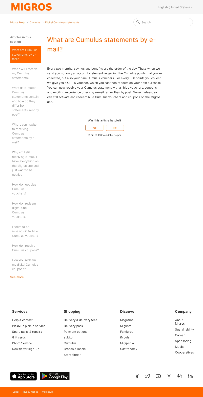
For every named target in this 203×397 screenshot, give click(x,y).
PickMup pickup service (28, 326)
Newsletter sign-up (25, 349)
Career (180, 335)
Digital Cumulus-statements (62, 22)
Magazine (127, 320)
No (115, 127)
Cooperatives (183, 352)
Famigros (126, 332)
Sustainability (183, 329)
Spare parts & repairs (27, 332)
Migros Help (17, 22)
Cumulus (35, 22)
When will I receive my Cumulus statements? (25, 73)
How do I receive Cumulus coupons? (25, 248)
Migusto (125, 326)
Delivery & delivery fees (80, 320)
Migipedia (127, 343)
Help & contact (22, 320)
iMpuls (124, 337)
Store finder (72, 355)
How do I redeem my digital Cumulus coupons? (25, 264)
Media (179, 347)
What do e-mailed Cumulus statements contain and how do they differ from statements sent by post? (25, 101)
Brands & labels (75, 349)
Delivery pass (73, 326)
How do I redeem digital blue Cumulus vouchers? (24, 210)
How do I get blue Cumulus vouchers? (24, 189)
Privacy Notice (30, 391)
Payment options (75, 332)
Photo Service (22, 343)
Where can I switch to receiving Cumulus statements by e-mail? (25, 133)
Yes (94, 127)
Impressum (47, 391)
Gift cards (19, 337)
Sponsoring (183, 341)
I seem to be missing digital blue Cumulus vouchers (25, 231)
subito (68, 337)
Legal (15, 391)
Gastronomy (128, 349)
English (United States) (174, 7)
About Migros (180, 321)
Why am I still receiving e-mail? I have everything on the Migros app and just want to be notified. (25, 163)
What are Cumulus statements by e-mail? (24, 54)
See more (17, 277)
